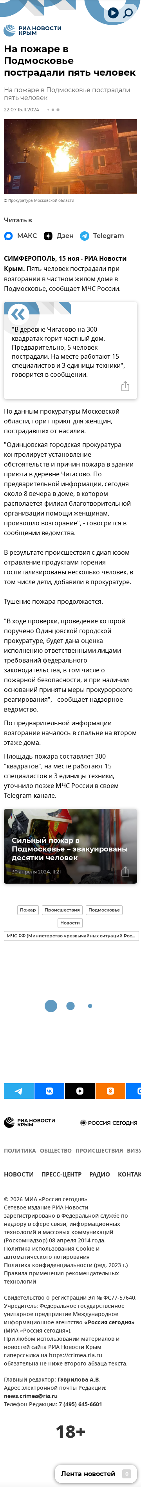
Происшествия (62, 910)
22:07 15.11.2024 (21, 110)
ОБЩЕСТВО (56, 1151)
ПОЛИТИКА (20, 1151)
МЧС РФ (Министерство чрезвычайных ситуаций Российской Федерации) (73, 936)
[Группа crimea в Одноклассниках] (110, 1091)
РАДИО (99, 1175)
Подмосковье (104, 910)
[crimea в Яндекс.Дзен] (80, 1091)
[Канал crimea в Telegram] (19, 1091)
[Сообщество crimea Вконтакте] (49, 1091)
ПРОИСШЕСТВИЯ (99, 1151)
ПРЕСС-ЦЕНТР (61, 1175)
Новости (70, 923)
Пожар (28, 910)
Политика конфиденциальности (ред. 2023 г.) (66, 1265)
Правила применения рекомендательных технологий (61, 1278)
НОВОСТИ (19, 1175)
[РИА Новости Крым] (32, 31)
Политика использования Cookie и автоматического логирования (51, 1253)
